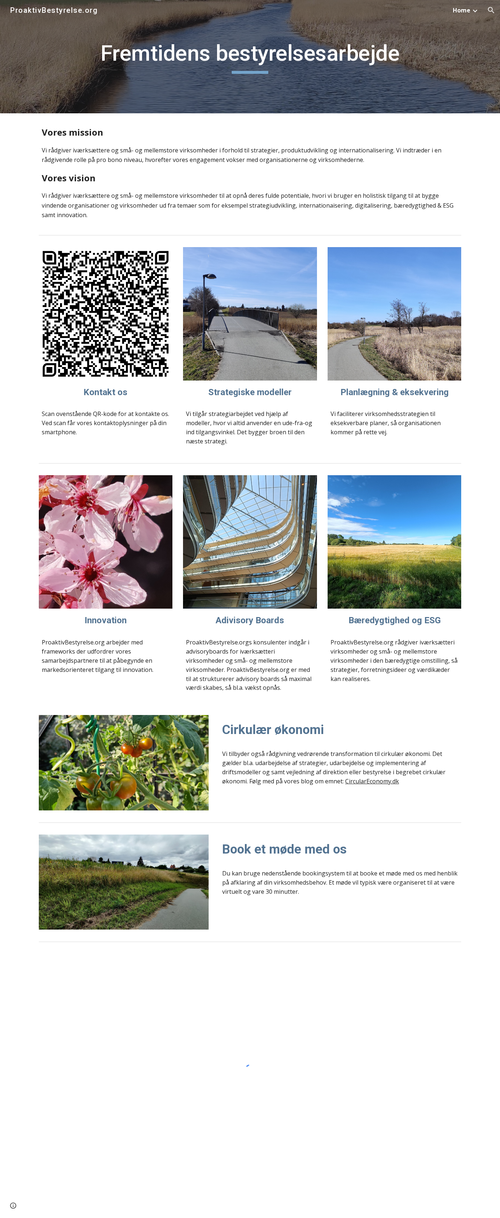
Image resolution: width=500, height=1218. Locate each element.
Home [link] (461, 10)
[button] (491, 10)
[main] (250, 57)
